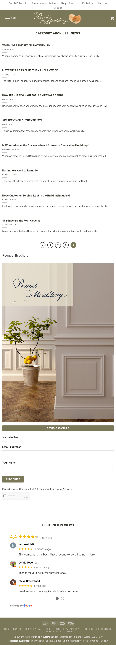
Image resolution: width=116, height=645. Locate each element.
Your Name (9, 462)
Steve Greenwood (29, 581)
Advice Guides (39, 3)
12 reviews (46, 537)
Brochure (102, 3)
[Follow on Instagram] (55, 8)
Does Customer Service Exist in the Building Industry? (36, 195)
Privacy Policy (70, 629)
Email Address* (11, 447)
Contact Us (87, 3)
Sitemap (68, 631)
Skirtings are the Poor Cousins (21, 220)
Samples (18, 629)
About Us (73, 3)
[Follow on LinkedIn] (61, 8)
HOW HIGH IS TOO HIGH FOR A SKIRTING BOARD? (32, 95)
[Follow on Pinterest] (58, 8)
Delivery (30, 629)
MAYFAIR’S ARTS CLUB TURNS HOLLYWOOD (30, 70)
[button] (11, 18)
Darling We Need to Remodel (20, 170)
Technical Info (90, 629)
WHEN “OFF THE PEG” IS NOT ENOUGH (26, 45)
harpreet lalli (26, 544)
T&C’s (57, 629)
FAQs (40, 629)
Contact (106, 629)
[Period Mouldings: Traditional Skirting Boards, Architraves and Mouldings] (58, 18)
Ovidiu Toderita (28, 562)
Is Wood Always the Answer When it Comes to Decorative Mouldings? (46, 145)
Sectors (52, 3)
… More (90, 554)
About (7, 629)
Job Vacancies (52, 631)
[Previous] (42, 245)
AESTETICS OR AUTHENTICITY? (22, 120)
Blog (63, 3)
